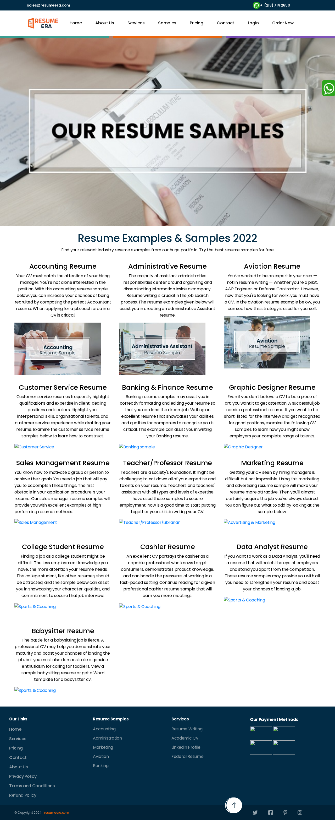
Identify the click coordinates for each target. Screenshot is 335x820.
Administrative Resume (167, 266)
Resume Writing (187, 729)
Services (135, 23)
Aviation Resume (272, 266)
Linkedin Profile (185, 747)
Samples (167, 23)
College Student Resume (63, 546)
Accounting (104, 729)
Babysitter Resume (63, 631)
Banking (101, 766)
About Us (104, 23)
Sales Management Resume (63, 463)
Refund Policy (22, 795)
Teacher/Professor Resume (167, 463)
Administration (107, 738)
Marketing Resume (272, 463)
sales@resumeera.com (48, 5)
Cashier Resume (167, 546)
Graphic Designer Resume (272, 387)
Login (253, 23)
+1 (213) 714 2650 (275, 5)
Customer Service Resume (63, 387)
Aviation (101, 756)
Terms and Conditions (32, 786)
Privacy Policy (23, 776)
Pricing (196, 23)
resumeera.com (56, 812)
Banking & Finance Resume (167, 387)
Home (76, 23)
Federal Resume (187, 756)
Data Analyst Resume (272, 546)
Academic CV (184, 738)
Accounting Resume (63, 266)
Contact (225, 23)
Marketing (103, 747)
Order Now (283, 23)
